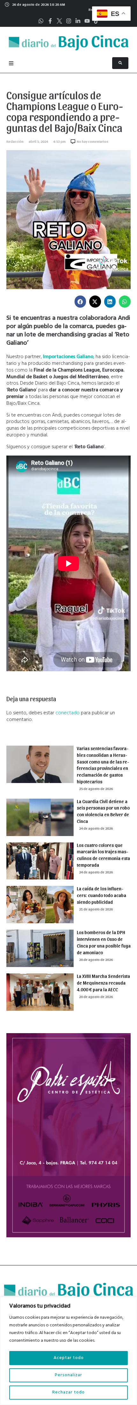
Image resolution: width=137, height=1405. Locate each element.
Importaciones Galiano (68, 357)
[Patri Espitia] (68, 1236)
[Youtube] (87, 21)
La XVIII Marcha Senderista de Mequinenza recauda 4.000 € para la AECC (103, 982)
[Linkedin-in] (78, 21)
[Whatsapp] (41, 21)
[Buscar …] (120, 63)
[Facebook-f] (50, 21)
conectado (67, 713)
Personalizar (68, 1375)
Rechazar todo (68, 1392)
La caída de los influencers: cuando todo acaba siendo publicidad (101, 895)
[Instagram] (68, 21)
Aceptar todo (69, 1358)
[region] (68, 1351)
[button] (80, 302)
